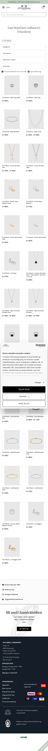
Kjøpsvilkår (5, 685)
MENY (8, 7)
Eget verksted (7, 660)
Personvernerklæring (9, 702)
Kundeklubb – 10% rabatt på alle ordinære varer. (24, 2)
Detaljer (38, 382)
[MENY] (3, 7)
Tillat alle (24, 389)
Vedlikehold (6, 698)
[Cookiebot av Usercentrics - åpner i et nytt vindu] (35, 345)
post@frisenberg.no (13, 653)
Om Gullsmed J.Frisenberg (11, 657)
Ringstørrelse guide (8, 692)
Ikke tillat (24, 404)
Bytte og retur (6, 688)
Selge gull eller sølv (8, 695)
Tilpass (22, 396)
